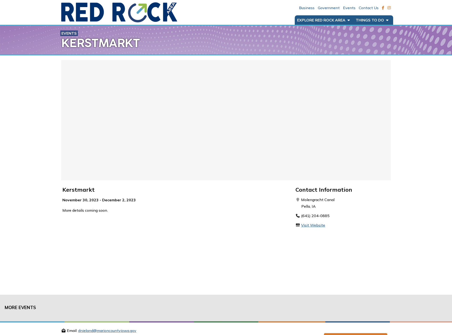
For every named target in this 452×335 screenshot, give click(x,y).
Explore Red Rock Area (321, 20)
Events (349, 7)
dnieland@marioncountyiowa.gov (107, 330)
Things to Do (370, 20)
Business (307, 7)
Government (329, 7)
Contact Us (369, 7)
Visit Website (313, 225)
